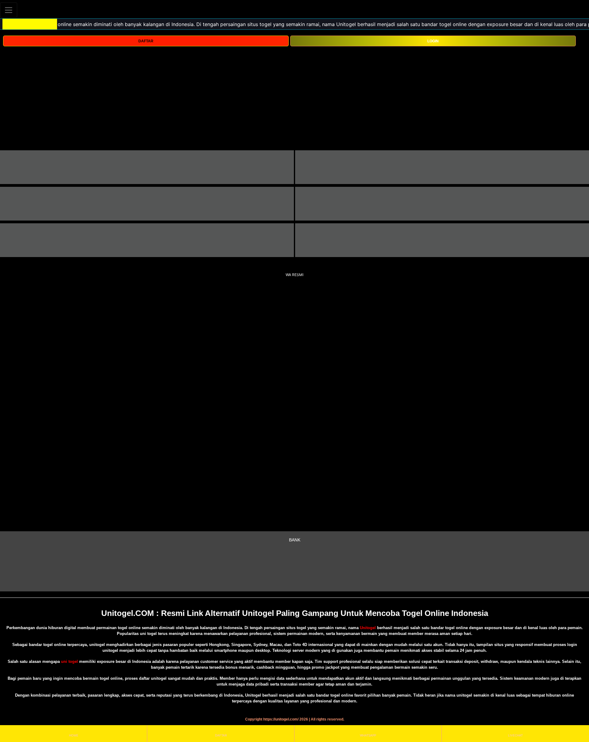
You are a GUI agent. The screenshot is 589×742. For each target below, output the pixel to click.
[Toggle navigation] (8, 9)
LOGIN (433, 41)
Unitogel (368, 627)
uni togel (69, 661)
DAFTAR (145, 41)
